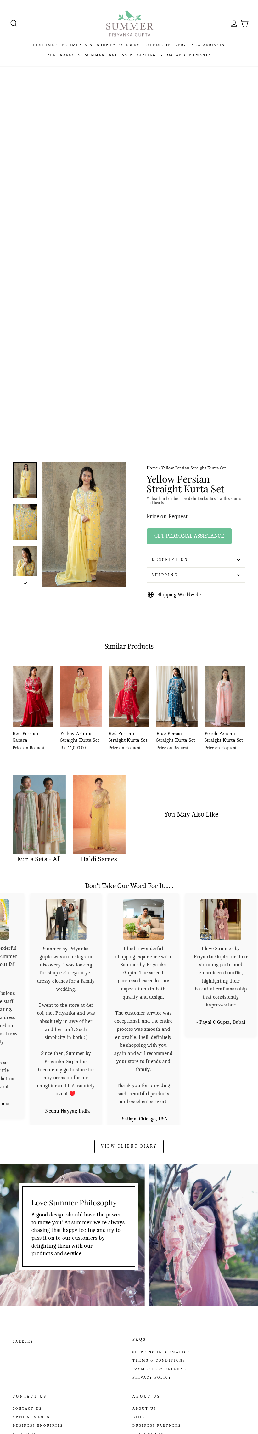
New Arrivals (208, 45)
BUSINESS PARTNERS (156, 1425)
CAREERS (23, 1341)
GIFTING (146, 55)
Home (152, 468)
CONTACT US (27, 1408)
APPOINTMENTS (31, 1417)
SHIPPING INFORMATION (161, 1352)
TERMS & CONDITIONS (158, 1360)
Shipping (165, 575)
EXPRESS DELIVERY (165, 45)
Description (170, 559)
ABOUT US (144, 1408)
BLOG (138, 1417)
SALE (127, 55)
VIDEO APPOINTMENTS (185, 55)
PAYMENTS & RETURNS (159, 1369)
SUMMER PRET (101, 55)
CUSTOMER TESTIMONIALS (62, 45)
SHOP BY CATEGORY (118, 45)
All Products (63, 55)
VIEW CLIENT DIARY (129, 1146)
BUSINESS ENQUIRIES (38, 1425)
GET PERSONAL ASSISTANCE (189, 536)
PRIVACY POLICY (151, 1377)
